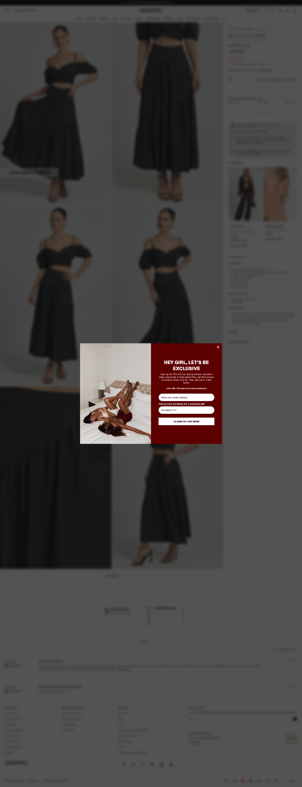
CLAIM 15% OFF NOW (186, 421)
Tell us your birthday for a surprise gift (182, 403)
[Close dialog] (218, 347)
